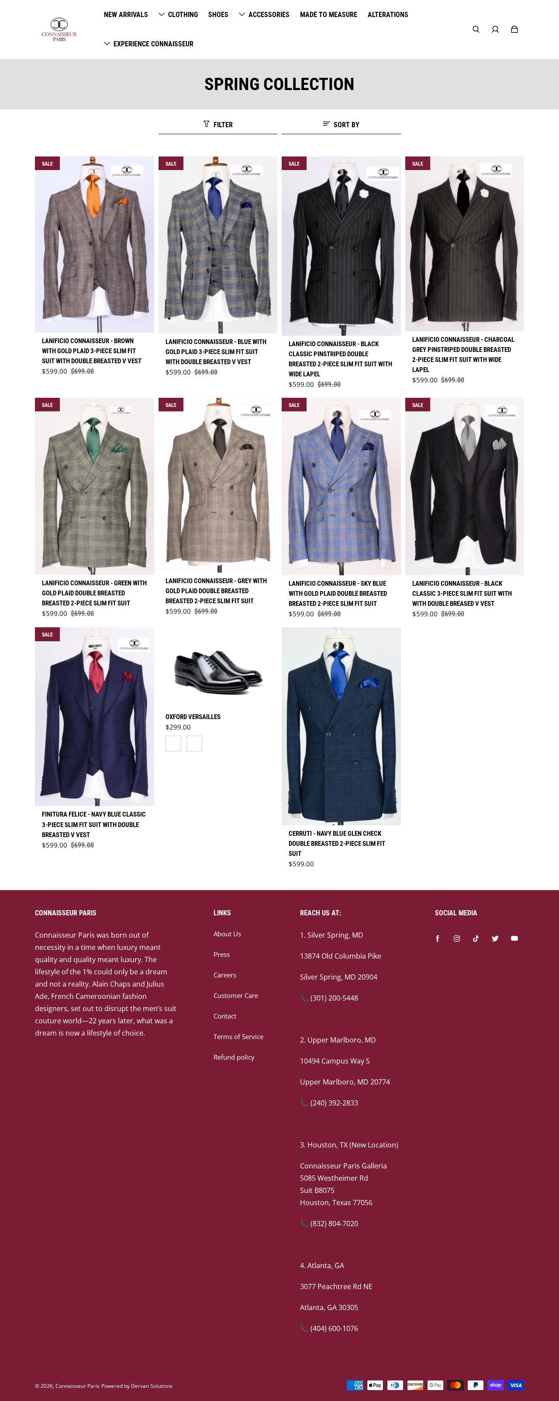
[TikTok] (476, 938)
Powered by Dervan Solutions (137, 1386)
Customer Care (236, 995)
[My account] (495, 29)
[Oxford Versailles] (218, 667)
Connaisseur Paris (77, 1386)
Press (222, 954)
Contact (225, 1016)
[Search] (476, 29)
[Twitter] (495, 938)
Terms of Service (238, 1036)
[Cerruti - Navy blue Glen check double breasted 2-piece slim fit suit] (341, 726)
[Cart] (514, 29)
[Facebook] (437, 938)
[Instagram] (456, 938)
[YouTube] (514, 938)
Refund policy (234, 1057)
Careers (225, 975)
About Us (227, 934)
